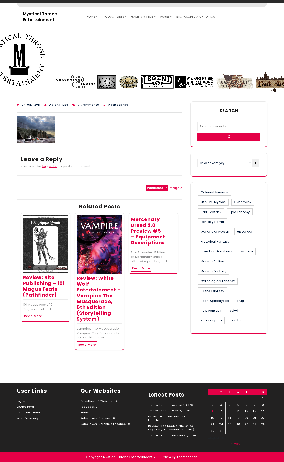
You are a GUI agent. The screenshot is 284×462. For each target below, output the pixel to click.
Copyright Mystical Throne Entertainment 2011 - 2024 (128, 457)
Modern (247, 251)
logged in (49, 166)
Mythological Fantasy (218, 281)
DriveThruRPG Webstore (98, 401)
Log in (21, 401)
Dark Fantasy (211, 212)
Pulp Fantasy (211, 311)
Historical (244, 232)
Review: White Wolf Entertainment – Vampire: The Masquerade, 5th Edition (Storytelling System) (99, 298)
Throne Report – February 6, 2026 (172, 435)
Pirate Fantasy (212, 291)
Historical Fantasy (215, 241)
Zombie (236, 320)
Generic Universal (215, 232)
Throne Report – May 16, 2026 (169, 410)
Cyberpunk (242, 202)
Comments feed (28, 412)
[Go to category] (255, 163)
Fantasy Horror (212, 222)
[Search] (228, 137)
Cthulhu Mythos (213, 202)
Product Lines (113, 17)
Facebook (88, 407)
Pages (165, 17)
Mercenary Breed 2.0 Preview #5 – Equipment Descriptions (148, 231)
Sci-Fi (234, 311)
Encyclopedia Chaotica (195, 17)
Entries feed (25, 407)
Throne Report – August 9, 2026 (170, 405)
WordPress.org (27, 418)
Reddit (85, 412)
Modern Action (212, 261)
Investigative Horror (217, 251)
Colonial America (214, 192)
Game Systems (142, 17)
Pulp (240, 301)
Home (91, 17)
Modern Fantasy (213, 271)
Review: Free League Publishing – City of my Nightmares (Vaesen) (172, 428)
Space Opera (211, 320)
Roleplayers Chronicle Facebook (104, 424)
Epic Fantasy (240, 212)
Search (228, 111)
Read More (33, 316)
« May (235, 444)
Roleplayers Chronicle (96, 418)
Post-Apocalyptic (215, 301)
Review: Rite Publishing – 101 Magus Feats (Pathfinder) (44, 286)
